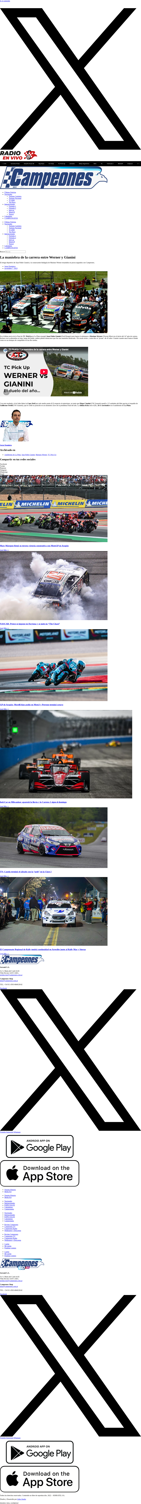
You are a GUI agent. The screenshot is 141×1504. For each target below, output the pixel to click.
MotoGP (93, 164)
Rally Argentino (57, 164)
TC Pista (23, 164)
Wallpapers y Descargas (12, 1230)
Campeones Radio (10, 1229)
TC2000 (135, 164)
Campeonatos (9, 1209)
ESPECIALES (9, 1205)
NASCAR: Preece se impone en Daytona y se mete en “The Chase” (30, 624)
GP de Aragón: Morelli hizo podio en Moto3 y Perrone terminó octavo (31, 705)
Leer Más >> (4, 550)
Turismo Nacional (123, 164)
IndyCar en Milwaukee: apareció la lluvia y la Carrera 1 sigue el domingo (33, 802)
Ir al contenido (5, 1)
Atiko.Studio (21, 1499)
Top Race (14, 164)
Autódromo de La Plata (12, 455)
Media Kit (7, 1192)
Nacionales (8, 194)
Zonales (44, 164)
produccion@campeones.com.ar (11, 975)
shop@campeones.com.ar (9, 981)
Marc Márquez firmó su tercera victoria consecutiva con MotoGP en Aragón (34, 546)
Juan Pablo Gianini (28, 455)
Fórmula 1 (83, 164)
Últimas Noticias (10, 192)
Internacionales (9, 204)
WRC (111, 164)
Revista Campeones (11, 1225)
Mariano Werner (41, 455)
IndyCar (102, 164)
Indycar (11, 210)
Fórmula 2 (12, 208)
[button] (70, 464)
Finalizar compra (10, 1248)
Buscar (2, 252)
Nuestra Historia (10, 1190)
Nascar (11, 214)
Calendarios (8, 1207)
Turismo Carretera (15, 196)
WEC (67, 164)
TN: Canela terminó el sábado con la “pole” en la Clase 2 (26, 872)
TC (74, 164)
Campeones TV (9, 1227)
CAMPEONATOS (11, 218)
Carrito (6, 1244)
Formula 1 (12, 206)
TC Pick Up (34, 164)
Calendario (8, 216)
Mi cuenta (7, 1246)
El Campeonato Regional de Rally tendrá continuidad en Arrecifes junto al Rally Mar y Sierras (43, 949)
